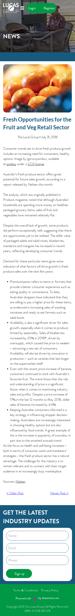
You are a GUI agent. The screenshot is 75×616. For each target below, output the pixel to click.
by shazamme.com (48, 598)
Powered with (23, 598)
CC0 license (36, 163)
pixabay (11, 163)
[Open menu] (22, 8)
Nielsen (20, 481)
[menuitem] (27, 590)
